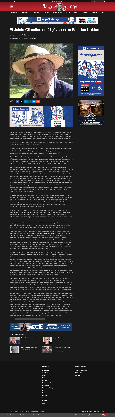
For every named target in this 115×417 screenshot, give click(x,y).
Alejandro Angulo (15, 38)
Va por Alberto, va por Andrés (29, 338)
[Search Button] (104, 1)
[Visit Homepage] (59, 6)
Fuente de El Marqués (48, 388)
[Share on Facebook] (17, 101)
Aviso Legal (78, 372)
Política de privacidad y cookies (90, 415)
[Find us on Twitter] (12, 1)
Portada (44, 398)
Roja (102, 12)
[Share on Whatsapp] (30, 101)
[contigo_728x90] (41, 326)
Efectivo (46, 12)
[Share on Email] (38, 101)
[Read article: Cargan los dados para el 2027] (15, 350)
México (76, 12)
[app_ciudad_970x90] (57, 20)
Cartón (44, 375)
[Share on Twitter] (21, 101)
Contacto (77, 375)
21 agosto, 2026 (26, 340)
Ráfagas (94, 12)
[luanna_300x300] (91, 112)
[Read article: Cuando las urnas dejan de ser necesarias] (47, 350)
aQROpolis (25, 12)
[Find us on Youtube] (14, 1)
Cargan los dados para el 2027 (29, 347)
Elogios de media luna (59, 338)
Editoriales (36, 12)
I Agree (104, 415)
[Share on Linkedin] (26, 101)
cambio (17, 319)
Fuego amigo (46, 385)
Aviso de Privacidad (81, 370)
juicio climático (40, 319)
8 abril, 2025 (26, 38)
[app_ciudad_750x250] (41, 116)
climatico (23, 319)
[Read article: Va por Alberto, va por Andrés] (15, 340)
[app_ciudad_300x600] (91, 71)
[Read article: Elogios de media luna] (47, 340)
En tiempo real (57, 12)
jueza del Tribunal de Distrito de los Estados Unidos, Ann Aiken (36, 233)
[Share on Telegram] (34, 101)
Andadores (14, 12)
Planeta (85, 12)
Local (68, 12)
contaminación (31, 319)
